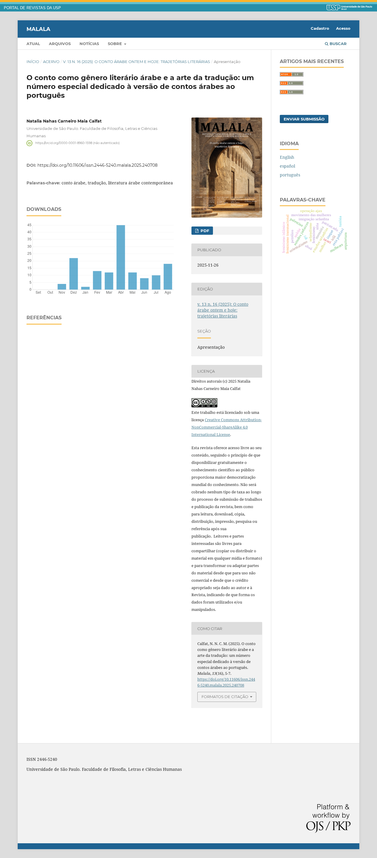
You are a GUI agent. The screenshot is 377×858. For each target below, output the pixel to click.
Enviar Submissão (304, 119)
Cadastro (320, 28)
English (287, 157)
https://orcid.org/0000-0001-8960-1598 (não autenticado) (77, 143)
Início (33, 61)
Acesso (343, 28)
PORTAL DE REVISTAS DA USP (32, 8)
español (287, 166)
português (290, 175)
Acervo (51, 61)
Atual (33, 43)
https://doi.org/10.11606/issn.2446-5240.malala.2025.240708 (97, 165)
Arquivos (60, 43)
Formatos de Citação (224, 696)
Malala (38, 29)
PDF (204, 230)
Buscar (337, 43)
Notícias (89, 43)
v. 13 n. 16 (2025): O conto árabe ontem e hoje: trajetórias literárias (136, 61)
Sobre (115, 43)
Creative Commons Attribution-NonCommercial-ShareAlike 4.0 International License (226, 427)
